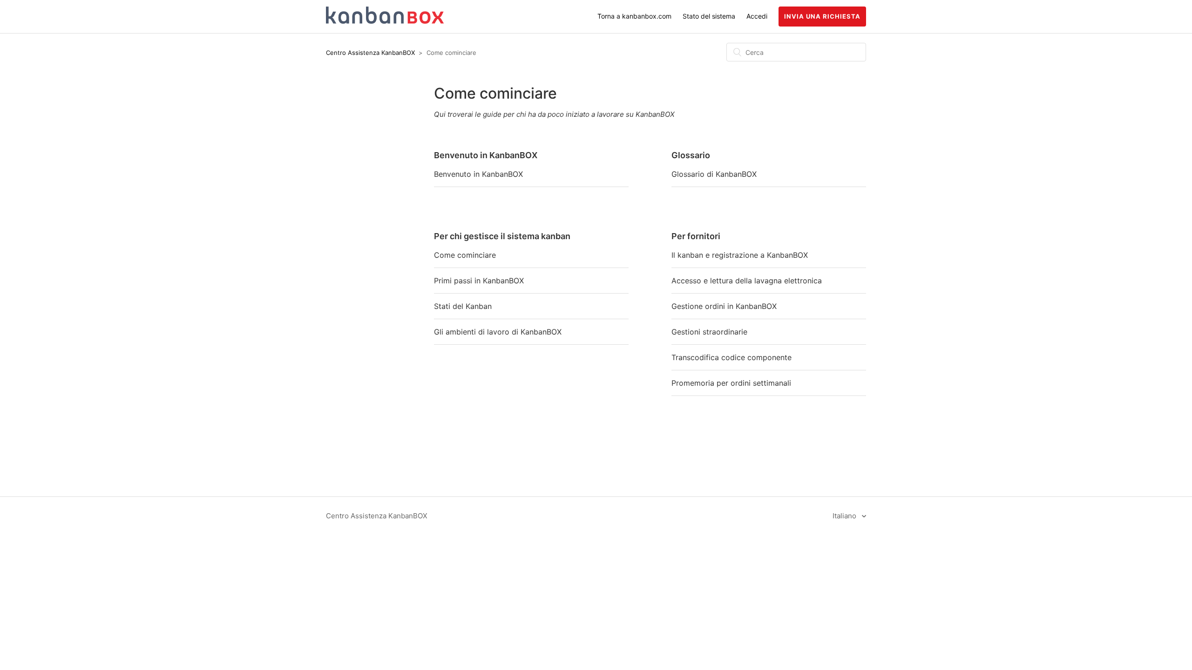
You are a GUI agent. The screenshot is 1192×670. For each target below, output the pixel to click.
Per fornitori (695, 236)
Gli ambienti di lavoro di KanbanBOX (498, 331)
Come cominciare (465, 255)
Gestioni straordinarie (709, 331)
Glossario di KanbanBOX (714, 174)
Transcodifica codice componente (731, 357)
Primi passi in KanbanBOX (479, 280)
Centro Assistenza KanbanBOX (370, 52)
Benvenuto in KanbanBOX (485, 155)
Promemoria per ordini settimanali (731, 383)
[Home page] (385, 21)
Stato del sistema (709, 16)
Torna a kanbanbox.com (634, 16)
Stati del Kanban (463, 306)
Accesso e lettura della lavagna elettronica (746, 280)
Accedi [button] (756, 16)
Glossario (690, 155)
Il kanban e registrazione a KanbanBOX (739, 255)
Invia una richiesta (822, 16)
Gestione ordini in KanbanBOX (724, 306)
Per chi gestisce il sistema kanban (502, 236)
